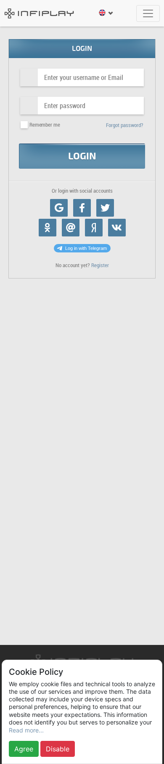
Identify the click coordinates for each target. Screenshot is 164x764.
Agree (23, 749)
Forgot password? (124, 125)
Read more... (26, 730)
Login (82, 156)
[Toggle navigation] (148, 13)
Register (100, 265)
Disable (57, 749)
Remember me (44, 125)
